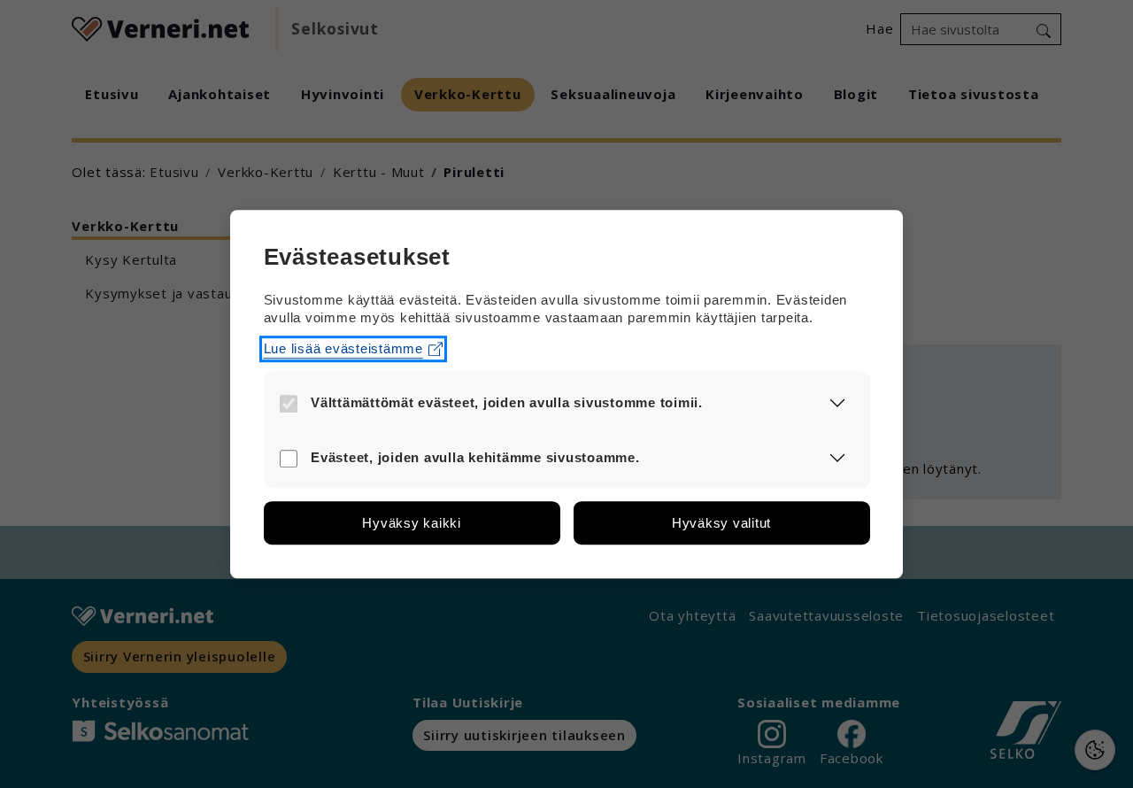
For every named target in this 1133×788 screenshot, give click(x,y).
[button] (837, 402)
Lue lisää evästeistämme (343, 348)
